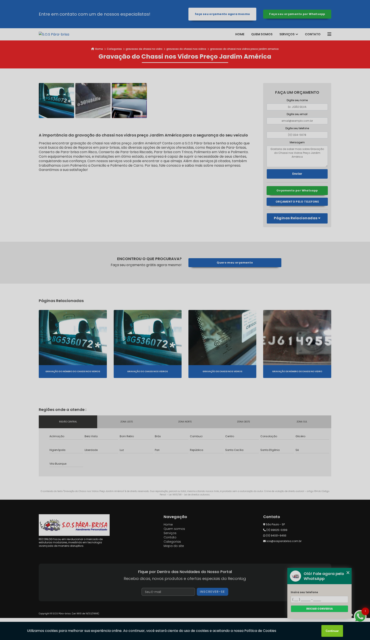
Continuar (332, 631)
